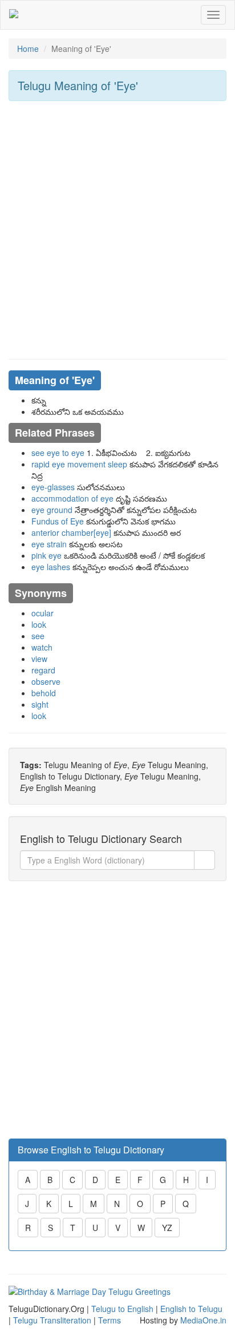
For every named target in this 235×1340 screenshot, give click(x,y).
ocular (42, 613)
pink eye (46, 555)
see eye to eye (57, 452)
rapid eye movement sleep (79, 464)
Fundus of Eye (57, 521)
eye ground (51, 509)
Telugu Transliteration (52, 1320)
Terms (109, 1320)
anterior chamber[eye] (71, 532)
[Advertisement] (117, 230)
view (39, 658)
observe (45, 681)
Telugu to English (122, 1308)
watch (41, 647)
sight (39, 704)
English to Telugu (191, 1308)
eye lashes (50, 566)
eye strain (49, 544)
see (37, 635)
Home (28, 48)
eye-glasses (53, 487)
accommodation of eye (72, 498)
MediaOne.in (203, 1320)
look (38, 624)
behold (43, 693)
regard (43, 670)
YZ (167, 1227)
